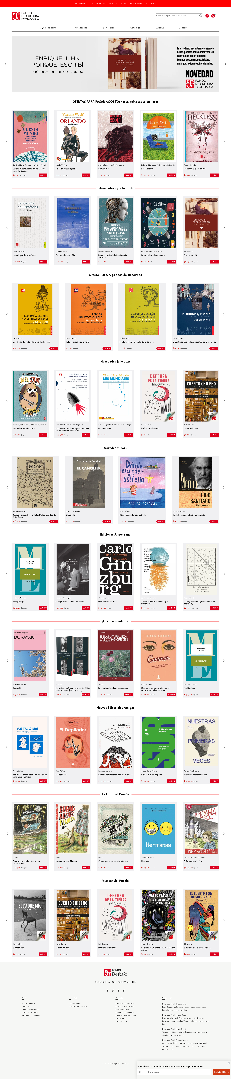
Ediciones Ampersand (115, 534)
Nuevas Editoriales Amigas (116, 708)
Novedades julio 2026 (115, 361)
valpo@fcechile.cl (122, 1009)
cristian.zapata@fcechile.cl (125, 1006)
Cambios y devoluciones (31, 1009)
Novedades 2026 (115, 448)
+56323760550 (121, 1021)
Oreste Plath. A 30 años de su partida (115, 275)
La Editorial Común (115, 794)
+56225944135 (121, 1018)
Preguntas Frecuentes (30, 1012)
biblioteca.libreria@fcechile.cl (127, 1015)
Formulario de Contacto (78, 1006)
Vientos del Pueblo (115, 881)
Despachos (26, 1006)
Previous (6, 63)
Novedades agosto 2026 (116, 188)
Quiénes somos (75, 1003)
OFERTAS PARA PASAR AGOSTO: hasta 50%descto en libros (116, 102)
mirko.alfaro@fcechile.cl (125, 1003)
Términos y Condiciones (31, 1015)
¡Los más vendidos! (115, 621)
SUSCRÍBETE (221, 1072)
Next (225, 63)
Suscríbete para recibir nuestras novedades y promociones (170, 1066)
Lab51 (127, 1064)
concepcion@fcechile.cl (125, 1012)
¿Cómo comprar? (28, 1003)
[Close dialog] (229, 1063)
